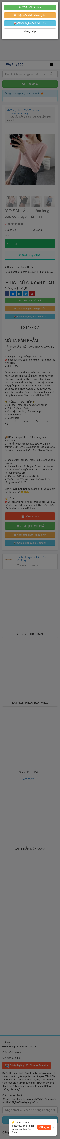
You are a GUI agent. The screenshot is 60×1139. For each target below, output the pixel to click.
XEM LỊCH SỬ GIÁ (31, 7)
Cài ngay (44, 1127)
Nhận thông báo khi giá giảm (31, 15)
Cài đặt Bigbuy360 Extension (31, 23)
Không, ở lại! (30, 31)
